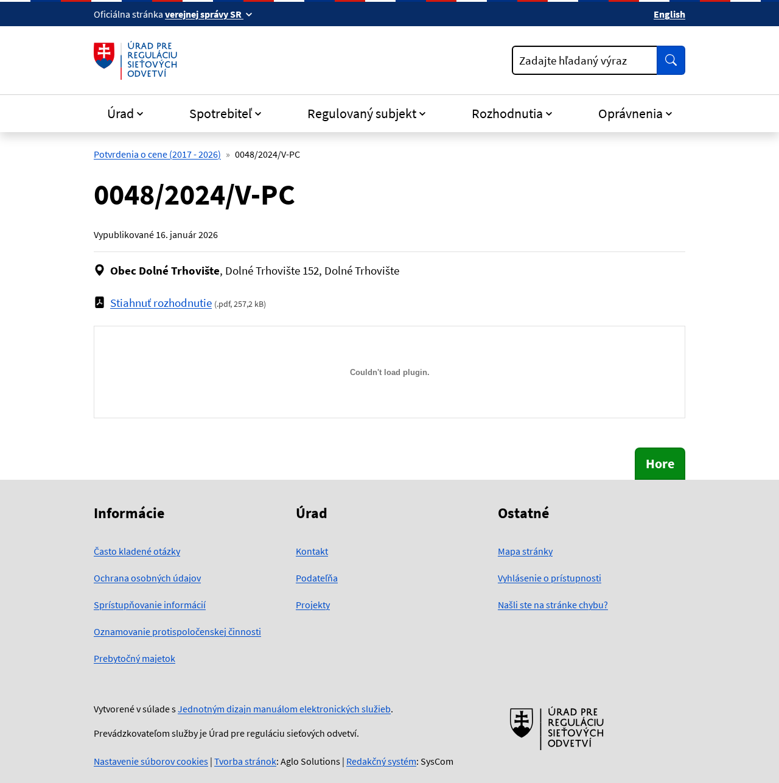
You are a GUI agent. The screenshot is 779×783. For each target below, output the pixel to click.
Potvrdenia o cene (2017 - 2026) (157, 154)
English (669, 14)
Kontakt (312, 551)
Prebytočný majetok (134, 658)
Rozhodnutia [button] (507, 113)
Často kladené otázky (137, 551)
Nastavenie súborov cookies (151, 761)
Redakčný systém (381, 761)
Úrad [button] (120, 113)
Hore (660, 463)
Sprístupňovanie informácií (150, 605)
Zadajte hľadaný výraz (573, 60)
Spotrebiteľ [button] (220, 113)
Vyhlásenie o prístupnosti (549, 578)
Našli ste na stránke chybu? (553, 605)
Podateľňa (317, 578)
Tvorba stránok (245, 761)
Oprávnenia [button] (630, 113)
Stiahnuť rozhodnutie (161, 302)
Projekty (313, 605)
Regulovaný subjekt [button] (361, 113)
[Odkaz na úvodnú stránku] (138, 60)
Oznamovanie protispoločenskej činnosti (177, 631)
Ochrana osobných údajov (147, 578)
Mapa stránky (525, 551)
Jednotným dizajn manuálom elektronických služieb (284, 709)
